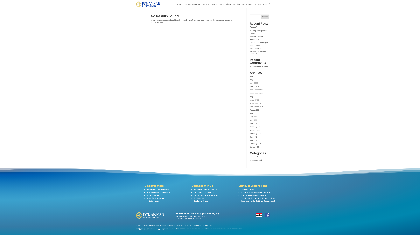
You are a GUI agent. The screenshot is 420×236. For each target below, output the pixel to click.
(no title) (253, 27)
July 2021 (253, 113)
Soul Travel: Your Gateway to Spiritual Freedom (258, 51)
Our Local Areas (200, 201)
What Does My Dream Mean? (254, 195)
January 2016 (255, 147)
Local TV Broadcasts (155, 198)
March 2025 (254, 86)
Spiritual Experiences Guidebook (256, 192)
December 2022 (256, 93)
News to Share (255, 157)
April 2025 (254, 83)
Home (178, 4)
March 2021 (254, 123)
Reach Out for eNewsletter (205, 195)
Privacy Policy (208, 225)
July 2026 (253, 76)
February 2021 (255, 127)
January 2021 (255, 130)
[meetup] (259, 216)
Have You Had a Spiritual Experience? (258, 201)
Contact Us (247, 4)
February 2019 (255, 134)
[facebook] (267, 216)
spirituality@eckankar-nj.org (205, 213)
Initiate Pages (261, 4)
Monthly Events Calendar (158, 192)
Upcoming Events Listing (157, 189)
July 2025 (253, 80)
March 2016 (254, 140)
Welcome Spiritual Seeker (205, 189)
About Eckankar (233, 4)
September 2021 (256, 107)
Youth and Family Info (203, 192)
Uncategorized (256, 160)
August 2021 (255, 110)
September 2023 (256, 90)
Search (265, 17)
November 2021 (256, 103)
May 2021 (253, 117)
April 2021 (253, 120)
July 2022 (253, 96)
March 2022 (254, 100)
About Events (218, 4)
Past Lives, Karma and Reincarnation (258, 198)
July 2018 (253, 137)
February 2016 (255, 144)
